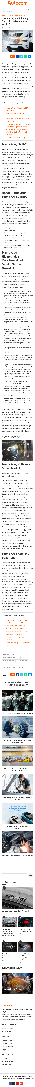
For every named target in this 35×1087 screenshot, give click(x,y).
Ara (3, 872)
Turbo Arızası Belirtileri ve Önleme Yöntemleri (17, 713)
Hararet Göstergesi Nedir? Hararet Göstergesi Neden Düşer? (24, 957)
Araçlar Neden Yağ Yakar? (14, 989)
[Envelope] (21, 1083)
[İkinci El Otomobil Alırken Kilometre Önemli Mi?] (9, 947)
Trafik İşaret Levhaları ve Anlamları (18, 119)
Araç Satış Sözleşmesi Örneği (16, 138)
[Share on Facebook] (17, 56)
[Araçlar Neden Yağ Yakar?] (17, 983)
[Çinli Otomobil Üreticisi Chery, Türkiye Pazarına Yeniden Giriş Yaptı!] (9, 922)
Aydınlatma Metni (7, 1061)
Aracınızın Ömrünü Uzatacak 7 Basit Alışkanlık (17, 855)
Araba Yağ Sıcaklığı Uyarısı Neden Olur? (25, 930)
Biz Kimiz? (5, 1058)
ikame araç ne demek (8, 660)
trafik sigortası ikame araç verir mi (13, 667)
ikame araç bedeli (17, 654)
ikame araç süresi (8, 664)
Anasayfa (4, 10)
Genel (3, 15)
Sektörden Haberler (20, 15)
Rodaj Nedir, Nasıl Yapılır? (14, 634)
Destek (5, 1036)
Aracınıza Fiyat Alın (7, 1028)
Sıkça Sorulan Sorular (8, 1040)
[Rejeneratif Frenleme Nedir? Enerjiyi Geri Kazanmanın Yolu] (17, 727)
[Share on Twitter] (21, 56)
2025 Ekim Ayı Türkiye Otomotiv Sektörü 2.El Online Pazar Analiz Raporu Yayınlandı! (17, 132)
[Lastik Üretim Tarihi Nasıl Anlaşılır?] (17, 898)
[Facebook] (10, 1083)
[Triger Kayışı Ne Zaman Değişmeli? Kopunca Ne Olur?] (17, 784)
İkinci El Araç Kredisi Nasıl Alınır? (17, 628)
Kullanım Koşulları (7, 1068)
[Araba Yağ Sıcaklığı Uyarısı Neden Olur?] (25, 922)
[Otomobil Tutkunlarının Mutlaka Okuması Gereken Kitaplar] (17, 755)
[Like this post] (13, 56)
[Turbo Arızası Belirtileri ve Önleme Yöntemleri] (17, 700)
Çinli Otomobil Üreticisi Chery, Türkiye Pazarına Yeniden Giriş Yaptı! (8, 932)
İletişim (4, 1049)
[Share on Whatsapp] (25, 56)
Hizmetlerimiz (9, 1024)
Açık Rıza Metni (6, 1064)
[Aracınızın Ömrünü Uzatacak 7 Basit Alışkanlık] (17, 842)
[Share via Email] (29, 56)
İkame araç (6, 654)
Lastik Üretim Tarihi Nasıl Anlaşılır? (15, 911)
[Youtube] (17, 1083)
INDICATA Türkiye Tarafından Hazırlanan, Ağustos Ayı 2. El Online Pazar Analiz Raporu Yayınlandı (18, 124)
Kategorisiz (10, 15)
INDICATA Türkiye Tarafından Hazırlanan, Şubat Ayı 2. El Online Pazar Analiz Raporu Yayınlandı (17, 622)
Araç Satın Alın (6, 1031)
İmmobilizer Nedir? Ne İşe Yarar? (17, 631)
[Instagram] (13, 1083)
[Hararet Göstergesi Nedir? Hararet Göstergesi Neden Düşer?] (25, 947)
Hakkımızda (8, 1054)
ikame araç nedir (22, 660)
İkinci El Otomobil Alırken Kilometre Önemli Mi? (7, 956)
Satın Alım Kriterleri (8, 1046)
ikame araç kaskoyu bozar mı (11, 657)
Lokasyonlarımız (7, 1043)
